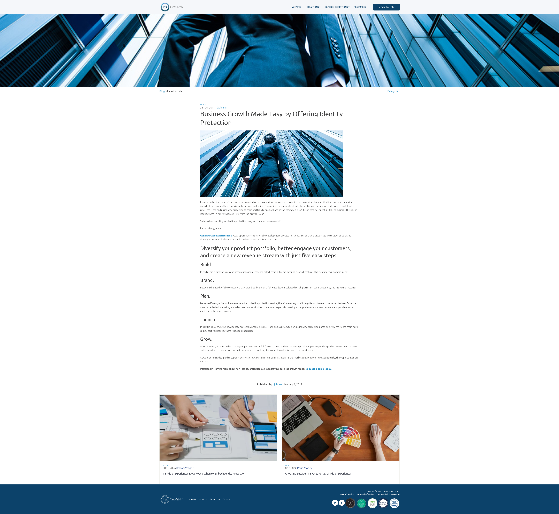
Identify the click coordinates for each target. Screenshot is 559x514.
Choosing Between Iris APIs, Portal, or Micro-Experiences (318, 473)
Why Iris (192, 499)
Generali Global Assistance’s (216, 235)
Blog (162, 91)
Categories (393, 91)
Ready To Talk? (386, 7)
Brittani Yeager (184, 468)
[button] (297, 7)
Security (357, 494)
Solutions (202, 499)
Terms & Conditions (382, 494)
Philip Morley (304, 468)
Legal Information (346, 494)
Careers (226, 499)
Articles (203, 104)
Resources (215, 499)
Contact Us (395, 494)
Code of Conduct (368, 494)
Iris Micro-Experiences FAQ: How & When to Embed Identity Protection (204, 473)
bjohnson (222, 107)
